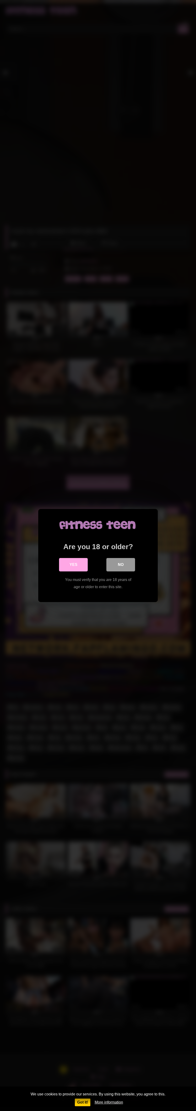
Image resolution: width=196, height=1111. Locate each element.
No (121, 565)
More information (109, 1102)
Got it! (82, 1102)
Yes (73, 565)
